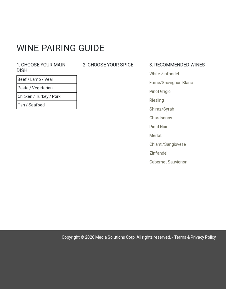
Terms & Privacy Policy (195, 237)
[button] (179, 74)
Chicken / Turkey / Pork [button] (39, 96)
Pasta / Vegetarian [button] (35, 88)
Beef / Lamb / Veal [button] (35, 79)
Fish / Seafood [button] (31, 105)
